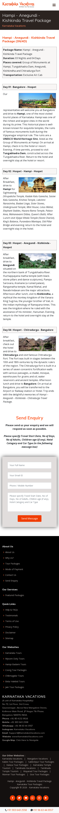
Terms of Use (12, 621)
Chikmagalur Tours (14, 676)
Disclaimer (10, 633)
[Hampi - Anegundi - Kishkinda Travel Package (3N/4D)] (18, 4)
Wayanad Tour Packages (35, 771)
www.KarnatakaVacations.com (27, 736)
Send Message (29, 518)
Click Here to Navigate (27, 740)
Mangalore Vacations (37, 758)
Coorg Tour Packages (16, 670)
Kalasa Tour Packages (17, 765)
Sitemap (9, 638)
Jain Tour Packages (14, 687)
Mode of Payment (14, 569)
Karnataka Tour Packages (29, 784)
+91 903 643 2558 (19, 722)
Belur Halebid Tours (15, 681)
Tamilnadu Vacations (25, 768)
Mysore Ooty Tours (15, 659)
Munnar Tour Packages (13, 774)
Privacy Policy (12, 627)
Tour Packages (12, 564)
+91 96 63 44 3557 (24, 725)
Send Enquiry (11, 581)
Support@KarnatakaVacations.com (27, 733)
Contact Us (10, 575)
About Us (9, 552)
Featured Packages (14, 595)
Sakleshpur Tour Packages (41, 761)
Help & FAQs (11, 610)
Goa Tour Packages (39, 774)
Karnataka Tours (13, 653)
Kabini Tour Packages (12, 761)
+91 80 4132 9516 (19, 718)
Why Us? (9, 558)
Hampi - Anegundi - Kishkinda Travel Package (29, 781)
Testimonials (11, 615)
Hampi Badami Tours (15, 664)
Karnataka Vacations (14, 25)
